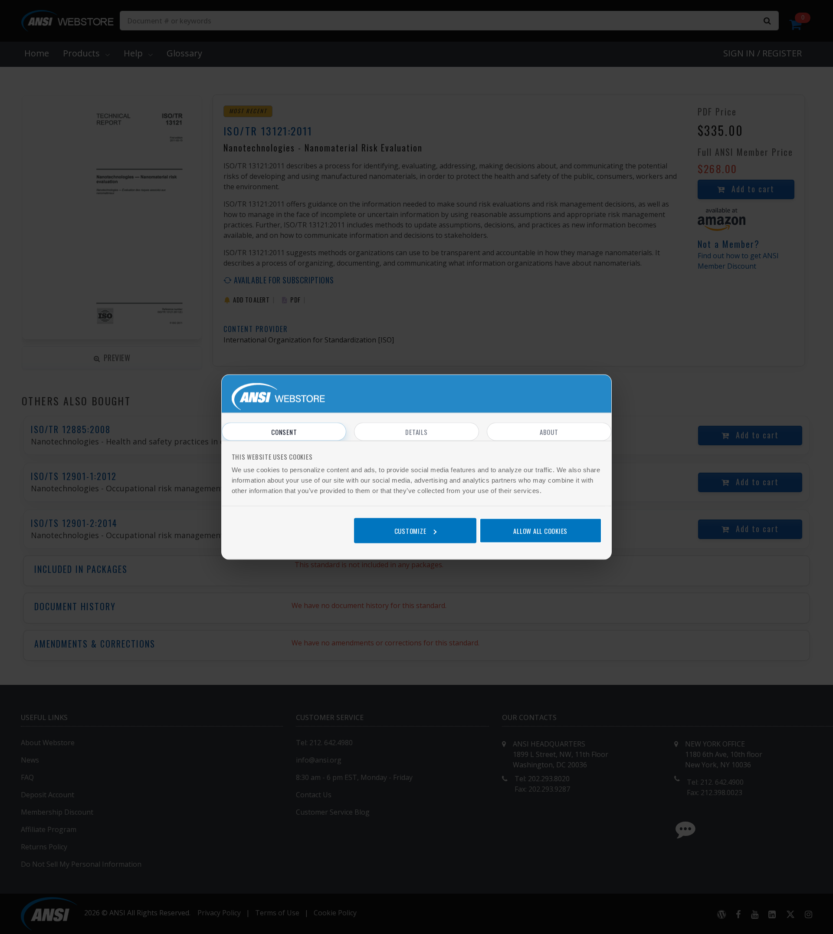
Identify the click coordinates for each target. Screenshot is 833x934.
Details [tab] (416, 432)
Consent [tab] (284, 432)
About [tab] (549, 432)
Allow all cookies (540, 530)
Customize (410, 530)
